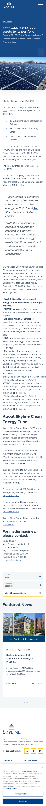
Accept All (23, 801)
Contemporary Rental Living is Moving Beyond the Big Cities (21, 661)
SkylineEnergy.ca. (11, 495)
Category (8, 583)
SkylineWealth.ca (11, 511)
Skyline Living (20, 652)
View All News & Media (15, 593)
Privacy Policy (11, 789)
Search (7, 575)
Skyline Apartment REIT (20, 650)
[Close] (43, 767)
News (8, 650)
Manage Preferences (23, 794)
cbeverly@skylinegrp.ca (14, 560)
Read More (11, 691)
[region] (23, 785)
